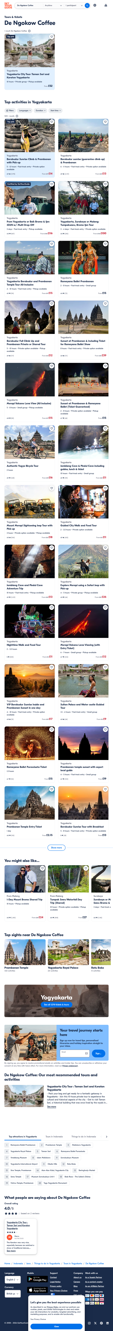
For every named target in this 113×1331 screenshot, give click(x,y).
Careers (77, 1282)
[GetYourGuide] (8, 5)
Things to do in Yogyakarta (47, 1263)
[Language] (95, 5)
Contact (53, 1277)
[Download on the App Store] (37, 1290)
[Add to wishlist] (51, 36)
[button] (29, 62)
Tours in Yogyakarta (73, 1263)
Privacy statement (70, 1066)
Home (7, 1263)
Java (28, 1263)
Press (76, 1290)
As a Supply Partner (93, 1277)
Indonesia (18, 1263)
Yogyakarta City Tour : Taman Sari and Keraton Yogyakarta (18, 1225)
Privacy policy (55, 1286)
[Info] (29, 31)
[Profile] (105, 5)
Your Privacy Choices (58, 1290)
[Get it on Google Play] (37, 1279)
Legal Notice (55, 1282)
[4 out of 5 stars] (12, 1213)
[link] (29, 62)
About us (77, 1277)
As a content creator (94, 1282)
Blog (75, 1286)
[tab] (22, 1136)
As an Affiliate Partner (94, 1286)
